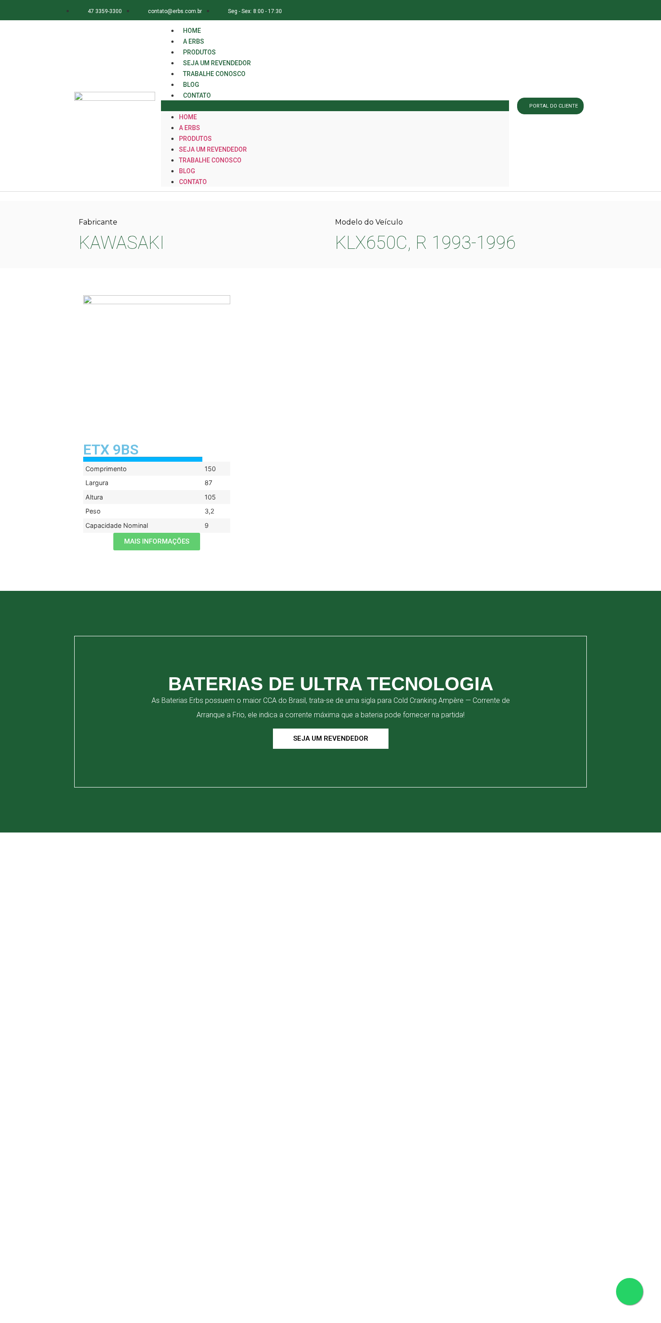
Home (188, 117)
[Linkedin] (555, 10)
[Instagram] (535, 10)
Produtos (195, 138)
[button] (335, 105)
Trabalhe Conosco (214, 73)
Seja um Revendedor (213, 149)
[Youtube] (575, 10)
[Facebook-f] (515, 10)
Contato (197, 95)
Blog (187, 171)
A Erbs (189, 127)
